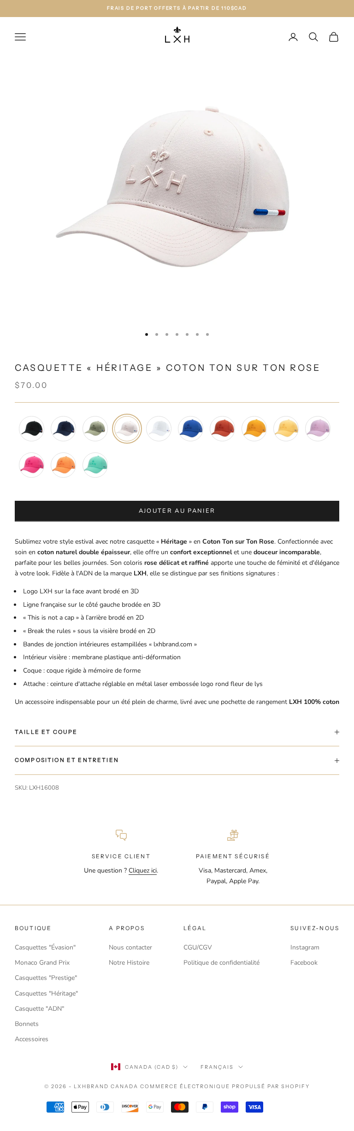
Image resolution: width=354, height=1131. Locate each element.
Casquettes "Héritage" (46, 993)
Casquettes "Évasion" (45, 947)
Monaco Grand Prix (42, 962)
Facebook (304, 962)
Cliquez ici (143, 870)
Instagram (304, 947)
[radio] (31, 429)
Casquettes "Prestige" (46, 977)
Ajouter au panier (177, 511)
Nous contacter (130, 947)
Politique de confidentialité (221, 962)
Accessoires (31, 1039)
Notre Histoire (129, 962)
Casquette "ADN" (39, 1008)
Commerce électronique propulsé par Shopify (225, 1086)
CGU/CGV (197, 947)
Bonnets (27, 1024)
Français (217, 1067)
